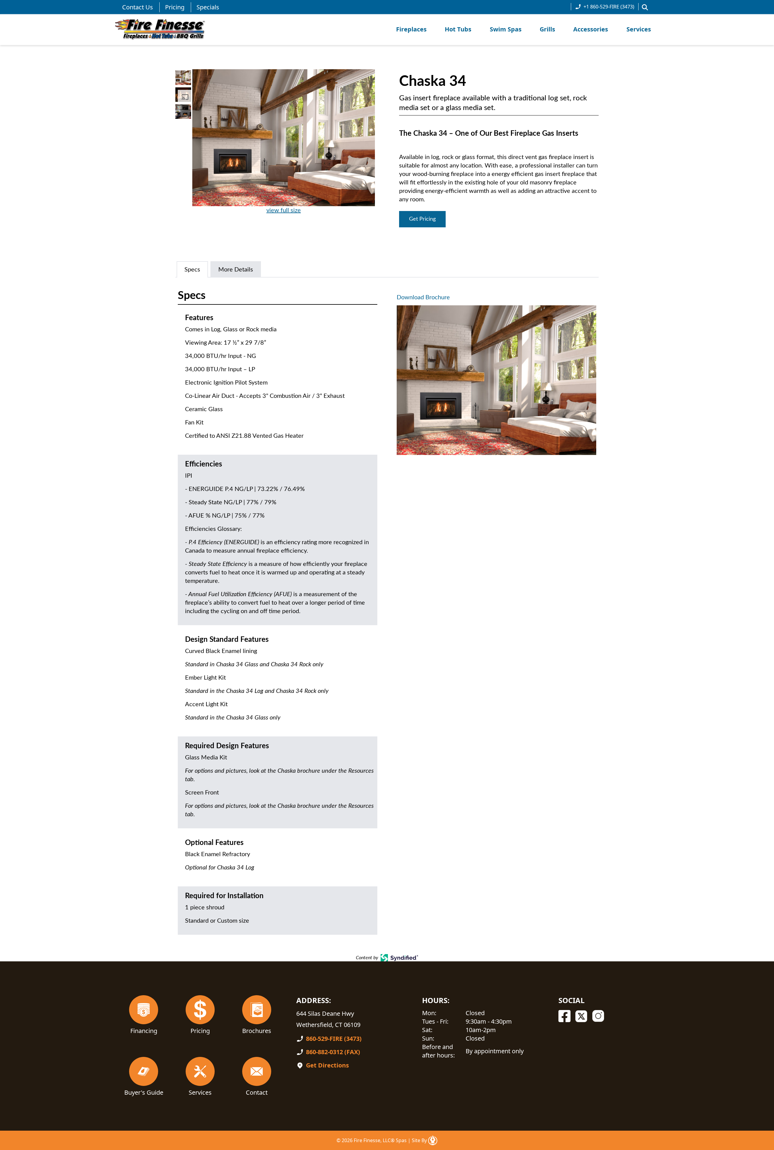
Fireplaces (411, 29)
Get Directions (327, 1065)
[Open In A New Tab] (432, 1140)
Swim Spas (506, 29)
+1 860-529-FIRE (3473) (609, 6)
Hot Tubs (458, 29)
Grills (547, 29)
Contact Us (137, 7)
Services (638, 29)
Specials (208, 7)
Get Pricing (422, 219)
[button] (645, 7)
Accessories (590, 29)
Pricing (174, 7)
